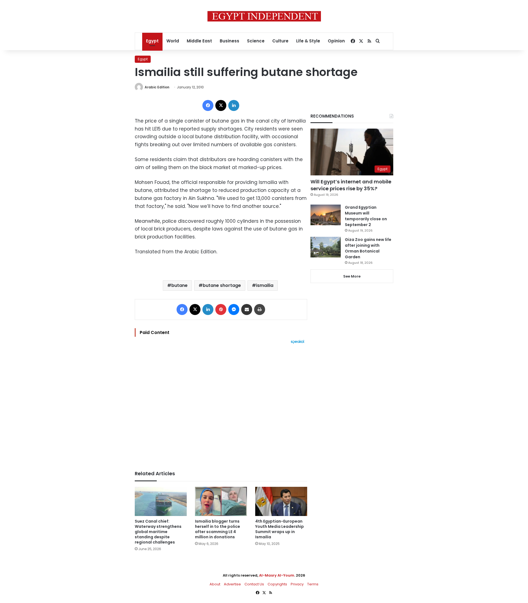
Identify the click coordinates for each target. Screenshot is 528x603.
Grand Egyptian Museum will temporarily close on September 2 (366, 216)
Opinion (336, 41)
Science (256, 41)
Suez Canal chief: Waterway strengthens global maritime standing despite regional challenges (158, 531)
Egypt (152, 41)
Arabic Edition (157, 87)
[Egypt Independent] (264, 16)
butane (179, 285)
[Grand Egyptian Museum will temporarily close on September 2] (325, 215)
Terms (312, 584)
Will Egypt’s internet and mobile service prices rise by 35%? (350, 185)
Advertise (232, 584)
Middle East (199, 41)
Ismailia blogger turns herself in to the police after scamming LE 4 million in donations (217, 529)
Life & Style (308, 41)
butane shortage (222, 285)
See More (352, 276)
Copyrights (277, 584)
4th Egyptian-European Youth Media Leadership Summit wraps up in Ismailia (279, 529)
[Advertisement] (221, 404)
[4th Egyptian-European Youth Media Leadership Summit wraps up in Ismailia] (281, 501)
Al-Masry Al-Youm (276, 575)
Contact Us (254, 584)
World (172, 41)
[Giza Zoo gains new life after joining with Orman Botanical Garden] (325, 247)
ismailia (264, 285)
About (215, 584)
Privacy (297, 584)
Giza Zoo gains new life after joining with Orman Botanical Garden (368, 248)
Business (229, 41)
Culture (280, 41)
